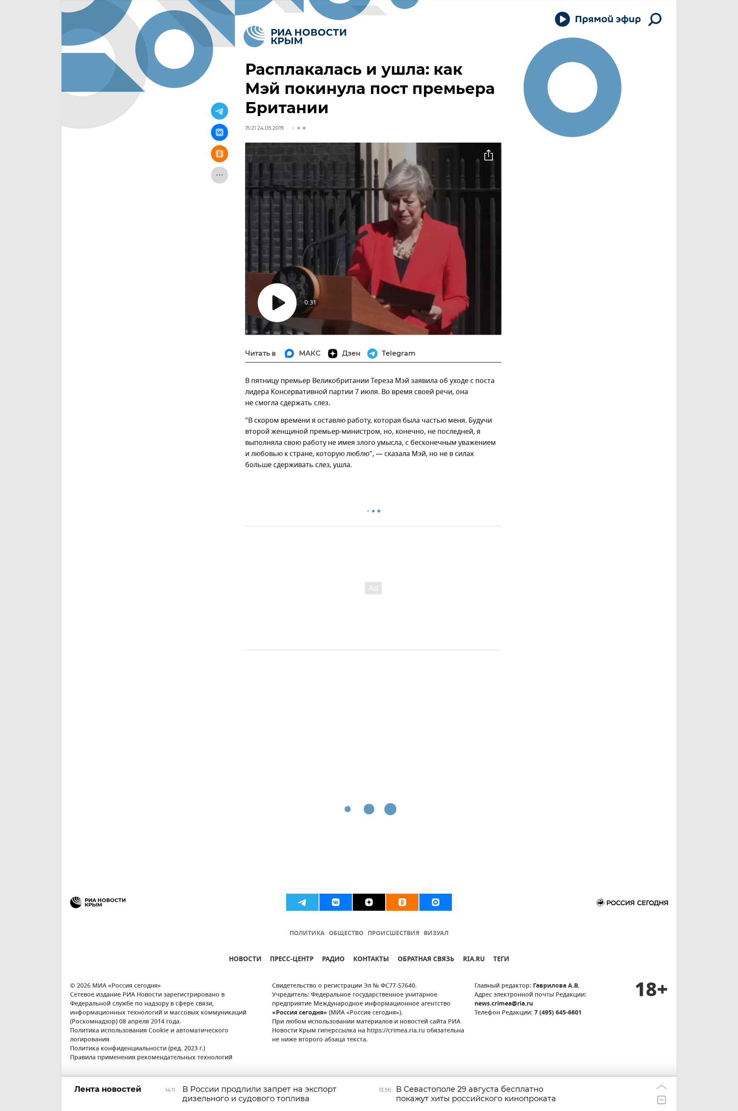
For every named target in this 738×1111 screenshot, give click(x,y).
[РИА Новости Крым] (294, 36)
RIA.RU (474, 960)
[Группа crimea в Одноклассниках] (402, 902)
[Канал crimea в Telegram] (302, 902)
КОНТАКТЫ (371, 960)
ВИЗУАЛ (436, 934)
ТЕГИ (501, 960)
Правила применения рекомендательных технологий (151, 1058)
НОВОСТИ (245, 960)
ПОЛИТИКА (307, 934)
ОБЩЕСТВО (346, 934)
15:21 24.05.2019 (264, 128)
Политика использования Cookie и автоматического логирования (149, 1035)
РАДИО (333, 960)
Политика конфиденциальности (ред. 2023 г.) (137, 1049)
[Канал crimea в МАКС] (435, 902)
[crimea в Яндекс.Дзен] (369, 902)
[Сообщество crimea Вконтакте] (335, 902)
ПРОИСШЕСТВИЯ (393, 934)
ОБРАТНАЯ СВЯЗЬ (426, 960)
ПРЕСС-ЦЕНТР (291, 960)
